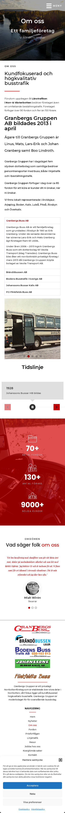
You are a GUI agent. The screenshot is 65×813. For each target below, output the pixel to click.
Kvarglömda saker (32, 738)
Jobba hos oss (32, 733)
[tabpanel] (32, 246)
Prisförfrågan (32, 721)
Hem (32, 704)
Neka (32, 793)
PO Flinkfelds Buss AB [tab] (19, 292)
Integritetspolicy (38, 809)
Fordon (32, 716)
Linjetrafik (32, 725)
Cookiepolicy (24, 809)
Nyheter (32, 708)
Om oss (32, 712)
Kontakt (32, 742)
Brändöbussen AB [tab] (16, 272)
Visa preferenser (32, 802)
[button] (60, 759)
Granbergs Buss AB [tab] (17, 220)
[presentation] (29, 595)
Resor (32, 729)
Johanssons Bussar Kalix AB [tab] (22, 285)
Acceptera (32, 785)
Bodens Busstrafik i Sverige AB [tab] (24, 278)
